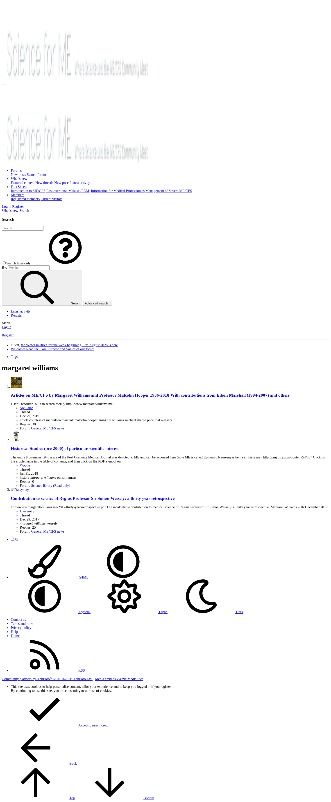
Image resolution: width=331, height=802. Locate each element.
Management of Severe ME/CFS (168, 191)
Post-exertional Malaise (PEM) (68, 191)
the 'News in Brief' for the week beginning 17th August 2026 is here (69, 345)
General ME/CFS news (47, 428)
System (84, 612)
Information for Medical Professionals (118, 191)
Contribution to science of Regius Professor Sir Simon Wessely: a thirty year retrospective (93, 498)
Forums (16, 170)
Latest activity (80, 183)
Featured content (22, 183)
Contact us (18, 619)
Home (15, 636)
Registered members (25, 199)
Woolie (25, 465)
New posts (18, 174)
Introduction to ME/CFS (28, 191)
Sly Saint (26, 408)
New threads (44, 183)
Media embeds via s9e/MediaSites (119, 679)
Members (17, 195)
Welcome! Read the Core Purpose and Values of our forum (52, 349)
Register (17, 315)
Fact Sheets (19, 187)
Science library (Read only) (50, 485)
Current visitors (51, 199)
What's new (19, 179)
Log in (6, 327)
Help (14, 632)
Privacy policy (21, 628)
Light (163, 612)
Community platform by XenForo (47, 679)
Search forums (37, 174)
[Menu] (3, 84)
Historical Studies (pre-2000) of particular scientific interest (65, 448)
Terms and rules (22, 624)
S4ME (83, 577)
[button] (65, 263)
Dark (239, 612)
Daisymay (27, 511)
